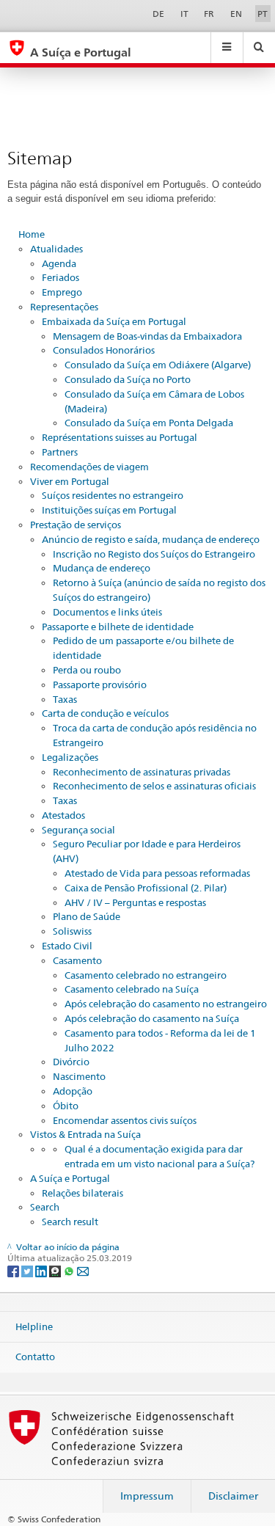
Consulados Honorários (104, 350)
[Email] (83, 1270)
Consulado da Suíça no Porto (128, 379)
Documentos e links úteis (107, 612)
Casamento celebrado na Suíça (132, 989)
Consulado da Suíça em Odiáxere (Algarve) (158, 364)
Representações (64, 307)
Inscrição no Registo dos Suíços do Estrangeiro (154, 554)
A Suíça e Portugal (70, 1178)
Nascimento (79, 1076)
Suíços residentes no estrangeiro (112, 495)
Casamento (77, 960)
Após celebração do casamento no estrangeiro (166, 1004)
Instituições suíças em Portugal (109, 510)
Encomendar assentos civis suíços (125, 1120)
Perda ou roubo (87, 670)
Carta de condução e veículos (105, 713)
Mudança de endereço (101, 568)
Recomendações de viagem (89, 466)
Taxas (65, 699)
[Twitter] (28, 1270)
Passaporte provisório (100, 684)
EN (236, 13)
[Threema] (56, 1270)
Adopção (72, 1091)
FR (209, 13)
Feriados (60, 277)
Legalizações (70, 757)
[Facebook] (14, 1270)
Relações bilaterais (82, 1193)
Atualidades (56, 249)
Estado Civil (67, 946)
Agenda (59, 263)
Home (31, 234)
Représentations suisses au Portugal (119, 437)
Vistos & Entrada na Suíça (85, 1134)
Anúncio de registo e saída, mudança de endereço (151, 539)
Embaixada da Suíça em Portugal (114, 321)
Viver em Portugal (69, 481)
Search (44, 1207)
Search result (70, 1221)
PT (262, 13)
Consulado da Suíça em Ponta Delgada (149, 422)
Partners (60, 452)
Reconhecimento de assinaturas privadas (141, 772)
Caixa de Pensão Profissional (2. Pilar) (146, 888)
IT (184, 13)
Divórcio (71, 1061)
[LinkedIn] (42, 1270)
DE (158, 13)
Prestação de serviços (75, 524)
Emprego (62, 292)
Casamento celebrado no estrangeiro (146, 975)
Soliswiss (72, 931)
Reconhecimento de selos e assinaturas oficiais (154, 786)
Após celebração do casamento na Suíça (152, 1018)
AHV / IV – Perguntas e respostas (135, 902)
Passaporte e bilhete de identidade (118, 626)
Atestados (63, 815)
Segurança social (78, 830)
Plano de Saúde (86, 916)
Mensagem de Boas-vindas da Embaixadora (147, 336)
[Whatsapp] (70, 1270)
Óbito (65, 1105)
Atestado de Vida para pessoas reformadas (157, 873)
